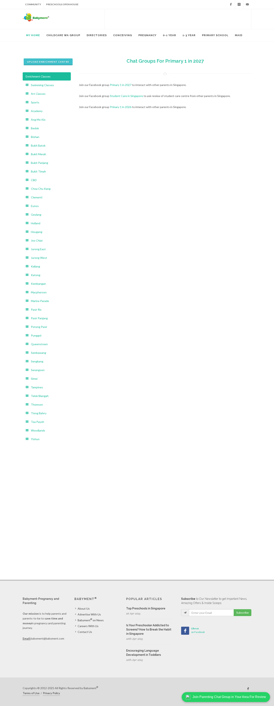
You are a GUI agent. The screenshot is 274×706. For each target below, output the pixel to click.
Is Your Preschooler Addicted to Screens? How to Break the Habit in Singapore (148, 629)
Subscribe (242, 612)
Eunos (33, 206)
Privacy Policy (51, 693)
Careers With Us (88, 626)
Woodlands (36, 430)
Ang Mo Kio (37, 119)
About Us (84, 608)
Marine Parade (38, 301)
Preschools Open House (62, 4)
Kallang (34, 266)
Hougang (35, 232)
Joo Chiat (35, 240)
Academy (35, 111)
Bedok (33, 128)
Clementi (35, 197)
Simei (33, 378)
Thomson (35, 404)
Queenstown (38, 344)
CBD (32, 180)
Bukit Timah (37, 171)
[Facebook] (231, 4)
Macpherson (37, 292)
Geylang (34, 214)
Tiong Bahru (37, 413)
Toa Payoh (36, 421)
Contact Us (85, 632)
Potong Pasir (37, 327)
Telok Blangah (38, 396)
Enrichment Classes (38, 76)
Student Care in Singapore (126, 96)
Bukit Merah (37, 154)
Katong (34, 275)
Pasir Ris (35, 309)
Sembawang (37, 352)
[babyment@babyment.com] (247, 4)
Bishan (33, 137)
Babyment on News (91, 620)
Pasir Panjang (38, 318)
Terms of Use (31, 693)
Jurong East (37, 249)
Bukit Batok (37, 145)
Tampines (35, 387)
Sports (33, 102)
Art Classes (37, 93)
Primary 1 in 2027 (120, 85)
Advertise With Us (89, 614)
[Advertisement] (178, 19)
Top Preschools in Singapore (145, 608)
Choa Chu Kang (39, 188)
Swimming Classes (41, 85)
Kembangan (37, 283)
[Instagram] (239, 4)
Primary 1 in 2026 (120, 107)
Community (33, 4)
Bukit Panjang (38, 162)
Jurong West (37, 257)
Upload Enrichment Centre (48, 61)
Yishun (34, 439)
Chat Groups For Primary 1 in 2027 (165, 61)
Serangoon (36, 370)
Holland (34, 223)
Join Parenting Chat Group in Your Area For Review (229, 697)
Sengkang (35, 361)
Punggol (34, 335)
